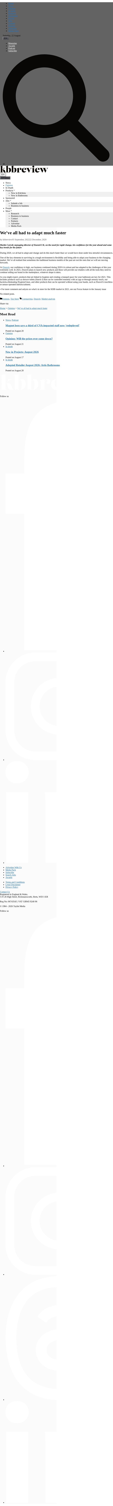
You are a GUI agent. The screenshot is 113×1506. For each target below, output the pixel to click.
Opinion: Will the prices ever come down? (29, 338)
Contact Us (5, 892)
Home (11, 3)
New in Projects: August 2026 (22, 351)
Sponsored (13, 16)
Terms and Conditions (15, 882)
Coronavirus (27, 299)
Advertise (12, 28)
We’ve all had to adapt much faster (32, 308)
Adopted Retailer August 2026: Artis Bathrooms (33, 365)
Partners (11, 26)
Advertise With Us (14, 867)
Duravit (6, 267)
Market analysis (48, 299)
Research (15, 213)
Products (12, 13)
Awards (11, 46)
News (10, 6)
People (11, 18)
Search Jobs (11, 875)
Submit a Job (16, 203)
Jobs (10, 21)
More (8, 211)
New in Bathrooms (19, 195)
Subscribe (12, 51)
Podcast (11, 48)
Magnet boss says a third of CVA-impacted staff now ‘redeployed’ (43, 325)
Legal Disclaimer (13, 884)
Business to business (20, 206)
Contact (11, 23)
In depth (11, 11)
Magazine (12, 43)
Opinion (11, 8)
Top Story (14, 299)
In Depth (9, 188)
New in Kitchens (18, 193)
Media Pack (13, 31)
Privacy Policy (12, 887)
